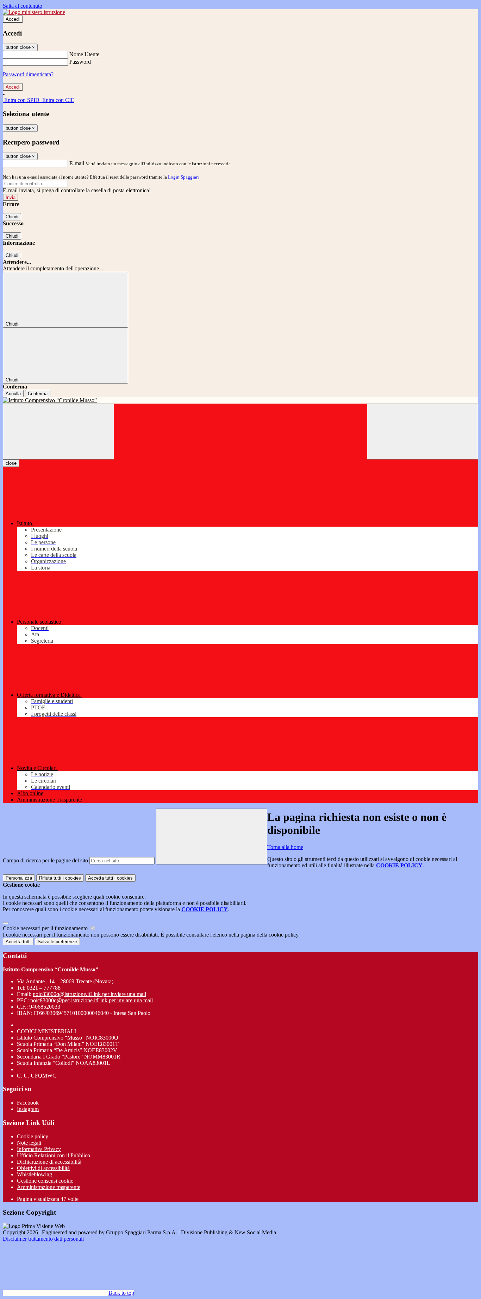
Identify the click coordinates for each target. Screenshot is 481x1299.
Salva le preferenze (57, 941)
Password (80, 62)
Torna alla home (285, 847)
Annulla (13, 393)
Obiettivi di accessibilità (43, 1168)
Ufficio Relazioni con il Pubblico (53, 1155)
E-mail (76, 163)
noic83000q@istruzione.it (89, 994)
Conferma (38, 393)
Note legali (29, 1143)
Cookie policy (32, 1136)
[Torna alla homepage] (240, 400)
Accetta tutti (110, 878)
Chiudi (12, 216)
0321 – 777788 (44, 988)
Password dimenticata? (28, 74)
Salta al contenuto (22, 6)
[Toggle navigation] (58, 431)
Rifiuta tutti (60, 878)
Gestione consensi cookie (45, 1181)
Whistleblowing (34, 1174)
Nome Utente (84, 54)
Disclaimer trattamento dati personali (43, 1239)
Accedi (13, 19)
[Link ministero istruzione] (34, 12)
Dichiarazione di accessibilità (49, 1162)
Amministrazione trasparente (48, 1187)
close (11, 463)
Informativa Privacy (39, 1149)
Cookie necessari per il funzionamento (46, 928)
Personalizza (19, 878)
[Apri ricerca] (422, 431)
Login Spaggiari (183, 177)
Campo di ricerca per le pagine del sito (45, 860)
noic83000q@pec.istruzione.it (91, 1000)
